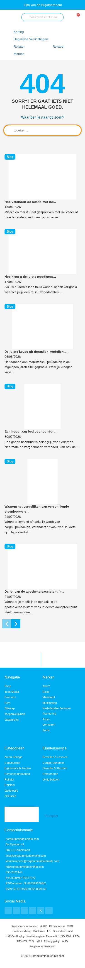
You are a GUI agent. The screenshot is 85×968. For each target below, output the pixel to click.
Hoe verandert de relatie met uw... (30, 202)
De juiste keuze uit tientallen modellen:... (36, 351)
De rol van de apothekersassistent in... (34, 591)
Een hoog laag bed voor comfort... (31, 431)
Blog (10, 156)
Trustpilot (51, 816)
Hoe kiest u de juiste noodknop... (30, 276)
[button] (33, 39)
